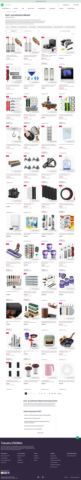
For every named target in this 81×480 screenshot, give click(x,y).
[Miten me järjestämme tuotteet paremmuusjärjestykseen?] (61, 31)
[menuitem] (6, 8)
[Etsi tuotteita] (58, 5)
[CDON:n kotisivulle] (2, 5)
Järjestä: (64, 31)
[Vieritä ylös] (77, 441)
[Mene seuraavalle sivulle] (48, 393)
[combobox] (32, 5)
